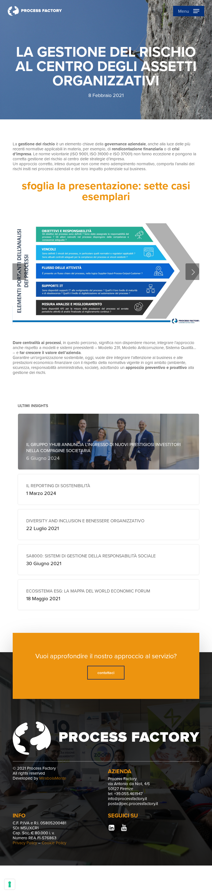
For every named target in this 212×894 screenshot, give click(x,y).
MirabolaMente (52, 778)
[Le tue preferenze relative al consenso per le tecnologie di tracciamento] (9, 884)
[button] (188, 11)
